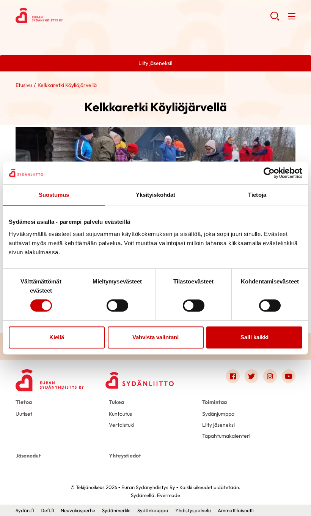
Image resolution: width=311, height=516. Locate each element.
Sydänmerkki (116, 510)
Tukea (116, 402)
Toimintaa (214, 402)
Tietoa (24, 402)
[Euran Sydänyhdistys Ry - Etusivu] (50, 377)
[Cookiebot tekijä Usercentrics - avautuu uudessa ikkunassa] (269, 173)
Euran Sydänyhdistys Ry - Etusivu (76, 15)
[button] (275, 19)
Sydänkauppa (152, 510)
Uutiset (24, 413)
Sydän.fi (25, 510)
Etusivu (24, 85)
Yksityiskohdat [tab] (155, 195)
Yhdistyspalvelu (193, 510)
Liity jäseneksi (218, 424)
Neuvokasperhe (78, 510)
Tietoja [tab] (257, 195)
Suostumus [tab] (54, 195)
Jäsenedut (28, 455)
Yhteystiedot (125, 455)
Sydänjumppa (218, 413)
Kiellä (56, 337)
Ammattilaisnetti (236, 510)
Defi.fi (47, 510)
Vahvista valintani (155, 337)
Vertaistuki (121, 424)
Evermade (168, 495)
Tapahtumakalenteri (226, 435)
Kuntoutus (120, 413)
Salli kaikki (254, 337)
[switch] (117, 305)
